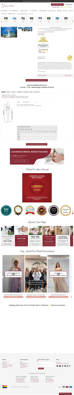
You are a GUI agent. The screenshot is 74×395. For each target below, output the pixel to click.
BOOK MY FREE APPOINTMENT (57, 4)
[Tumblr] (67, 367)
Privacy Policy (23, 368)
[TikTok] (62, 367)
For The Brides (4, 10)
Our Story (65, 10)
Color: (18, 102)
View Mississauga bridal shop (20, 383)
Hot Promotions (52, 10)
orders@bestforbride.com (14, 97)
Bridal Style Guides (24, 364)
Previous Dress (42, 75)
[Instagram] (69, 367)
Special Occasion (24, 10)
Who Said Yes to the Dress (7, 366)
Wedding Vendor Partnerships (62, 364)
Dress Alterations (43, 10)
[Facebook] (57, 367)
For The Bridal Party (13, 10)
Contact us (58, 363)
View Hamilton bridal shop (35, 383)
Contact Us (70, 10)
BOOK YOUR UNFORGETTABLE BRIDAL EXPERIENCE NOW (36, 144)
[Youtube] (60, 367)
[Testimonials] (63, 7)
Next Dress (67, 75)
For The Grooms (33, 10)
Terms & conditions (24, 367)
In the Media (4, 368)
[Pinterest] (65, 367)
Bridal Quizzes (23, 366)
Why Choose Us (5, 363)
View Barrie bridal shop (49, 383)
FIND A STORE (69, 4)
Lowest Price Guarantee (7, 367)
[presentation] (1, 21)
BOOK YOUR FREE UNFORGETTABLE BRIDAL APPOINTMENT (36, 80)
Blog (21, 363)
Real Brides (59, 10)
